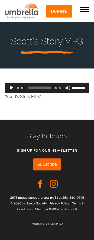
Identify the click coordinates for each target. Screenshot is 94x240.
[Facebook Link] (40, 184)
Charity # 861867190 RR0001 (56, 209)
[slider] (79, 87)
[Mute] (67, 87)
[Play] (11, 87)
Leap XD (56, 223)
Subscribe (47, 164)
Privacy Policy (59, 203)
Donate (59, 11)
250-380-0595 (73, 197)
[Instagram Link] (54, 184)
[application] (47, 88)
